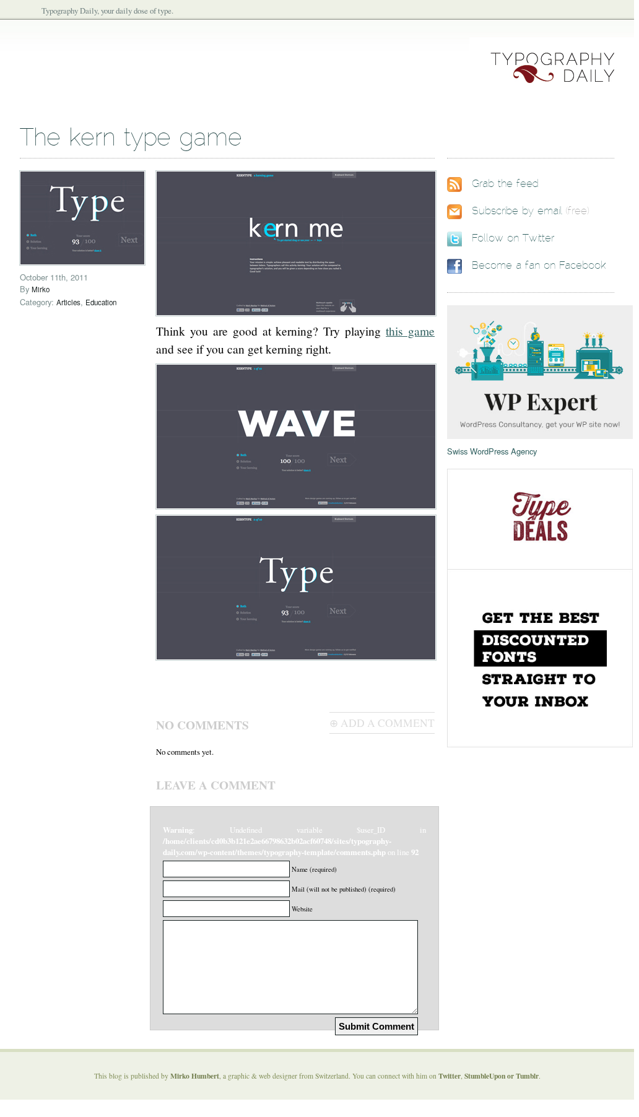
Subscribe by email (517, 211)
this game (410, 331)
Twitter (449, 1076)
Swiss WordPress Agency (492, 451)
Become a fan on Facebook (539, 265)
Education (100, 302)
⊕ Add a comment (382, 723)
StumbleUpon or (490, 1076)
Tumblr (527, 1076)
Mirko (41, 289)
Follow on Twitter (513, 238)
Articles (68, 302)
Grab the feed (505, 183)
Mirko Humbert (194, 1076)
